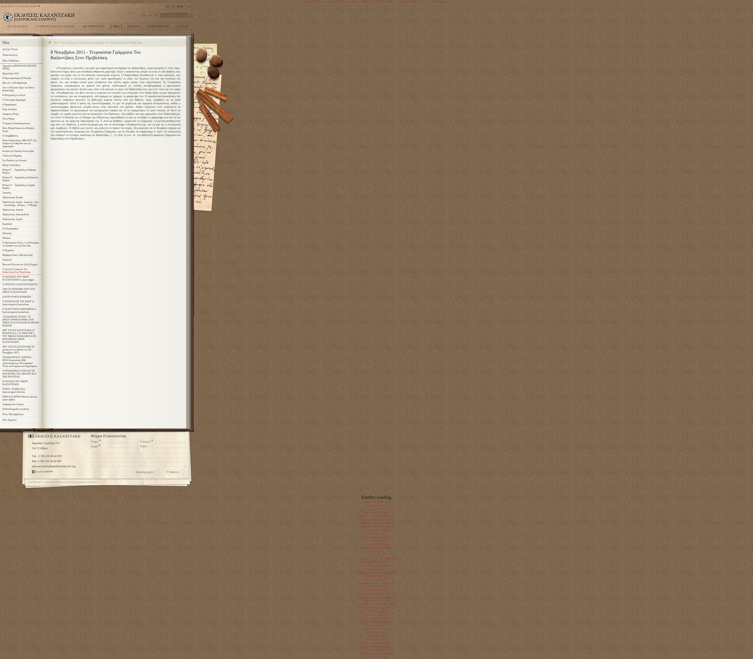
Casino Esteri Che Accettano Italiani (376, 604)
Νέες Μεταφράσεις (13, 414)
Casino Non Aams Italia (376, 502)
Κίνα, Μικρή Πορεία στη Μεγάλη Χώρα (18, 129)
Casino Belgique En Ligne (376, 628)
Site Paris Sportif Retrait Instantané (376, 572)
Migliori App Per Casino (376, 600)
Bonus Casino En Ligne (376, 646)
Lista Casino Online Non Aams (376, 509)
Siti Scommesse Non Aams (376, 537)
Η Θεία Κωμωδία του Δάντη (15, 409)
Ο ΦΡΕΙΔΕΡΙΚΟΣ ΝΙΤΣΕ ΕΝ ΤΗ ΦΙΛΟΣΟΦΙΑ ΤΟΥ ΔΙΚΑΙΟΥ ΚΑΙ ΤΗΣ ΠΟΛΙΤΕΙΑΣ (19, 373)
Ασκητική (7, 259)
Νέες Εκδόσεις (69, 42)
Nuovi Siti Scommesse (376, 639)
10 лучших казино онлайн (376, 565)
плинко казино (376, 569)
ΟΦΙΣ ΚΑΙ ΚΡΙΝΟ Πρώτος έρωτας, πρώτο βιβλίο (19, 398)
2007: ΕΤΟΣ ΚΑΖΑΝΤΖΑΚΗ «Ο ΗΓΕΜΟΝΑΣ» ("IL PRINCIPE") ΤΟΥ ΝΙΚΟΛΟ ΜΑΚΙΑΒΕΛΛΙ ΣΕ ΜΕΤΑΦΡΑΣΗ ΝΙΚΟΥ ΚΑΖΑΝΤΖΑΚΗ (19, 336)
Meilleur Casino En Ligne (376, 523)
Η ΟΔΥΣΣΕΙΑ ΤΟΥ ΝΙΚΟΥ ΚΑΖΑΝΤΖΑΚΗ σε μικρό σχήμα (18, 278)
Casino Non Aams (377, 625)
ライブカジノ (376, 554)
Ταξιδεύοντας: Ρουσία (12, 197)
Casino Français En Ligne (376, 618)
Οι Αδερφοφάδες (10, 228)
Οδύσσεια (7, 233)
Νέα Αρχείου (9, 419)
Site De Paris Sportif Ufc (377, 547)
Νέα (56, 42)
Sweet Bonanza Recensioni (376, 597)
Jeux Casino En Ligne (376, 512)
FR (156, 15)
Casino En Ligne (376, 533)
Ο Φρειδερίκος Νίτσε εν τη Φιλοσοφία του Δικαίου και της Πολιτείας (20, 244)
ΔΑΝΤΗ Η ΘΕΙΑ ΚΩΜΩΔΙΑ (16, 296)
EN (150, 15)
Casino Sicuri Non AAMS (376, 643)
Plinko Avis (376, 551)
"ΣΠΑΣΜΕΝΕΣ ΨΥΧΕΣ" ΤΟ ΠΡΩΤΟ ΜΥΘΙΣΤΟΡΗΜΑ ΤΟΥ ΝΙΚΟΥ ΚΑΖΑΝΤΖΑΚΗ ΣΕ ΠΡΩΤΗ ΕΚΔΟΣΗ (20, 321)
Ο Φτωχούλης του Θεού (13, 95)
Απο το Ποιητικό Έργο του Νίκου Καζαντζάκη (18, 89)
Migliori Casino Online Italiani (376, 519)
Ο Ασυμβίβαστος (10, 135)
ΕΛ (144, 15)
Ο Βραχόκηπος (9, 104)
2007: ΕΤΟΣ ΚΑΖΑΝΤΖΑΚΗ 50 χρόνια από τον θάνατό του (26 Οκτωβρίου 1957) (18, 349)
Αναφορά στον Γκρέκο (13, 404)
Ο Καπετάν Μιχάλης (12, 155)
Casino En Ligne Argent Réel (376, 653)
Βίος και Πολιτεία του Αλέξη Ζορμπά (19, 264)
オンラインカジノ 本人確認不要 (376, 558)
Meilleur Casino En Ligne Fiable (376, 516)
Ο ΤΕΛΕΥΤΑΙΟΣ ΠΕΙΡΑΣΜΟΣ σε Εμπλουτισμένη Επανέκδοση (19, 310)
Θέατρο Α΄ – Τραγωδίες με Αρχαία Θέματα (18, 186)
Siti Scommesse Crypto (376, 540)
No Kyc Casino (376, 611)
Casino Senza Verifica (377, 621)
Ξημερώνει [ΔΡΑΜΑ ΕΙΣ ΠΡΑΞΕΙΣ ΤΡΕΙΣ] (19, 67)
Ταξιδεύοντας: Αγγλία (12, 219)
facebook (41, 471)
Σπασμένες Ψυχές (10, 114)
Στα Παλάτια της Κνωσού (14, 160)
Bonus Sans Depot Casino (376, 590)
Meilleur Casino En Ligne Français (376, 607)
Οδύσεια (6, 238)
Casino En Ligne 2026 (376, 579)
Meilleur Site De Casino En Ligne (377, 526)
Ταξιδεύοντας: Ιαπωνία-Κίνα (15, 214)
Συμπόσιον (7, 224)
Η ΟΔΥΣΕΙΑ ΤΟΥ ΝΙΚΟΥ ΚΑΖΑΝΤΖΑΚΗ (15, 383)
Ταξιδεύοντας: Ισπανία (12, 209)
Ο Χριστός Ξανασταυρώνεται (16, 123)
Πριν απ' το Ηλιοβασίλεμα (14, 82)
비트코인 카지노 (376, 632)
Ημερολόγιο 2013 (10, 73)
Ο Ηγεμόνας (8, 250)
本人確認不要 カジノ (376, 561)
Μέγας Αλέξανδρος (11, 165)
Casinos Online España (376, 657)
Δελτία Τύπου (10, 49)
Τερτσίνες (6, 192)
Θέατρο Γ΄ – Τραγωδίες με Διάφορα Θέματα (19, 171)
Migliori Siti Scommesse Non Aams (377, 593)
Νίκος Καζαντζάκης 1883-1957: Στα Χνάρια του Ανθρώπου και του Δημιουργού (19, 143)
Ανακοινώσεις (10, 54)
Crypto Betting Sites (376, 576)
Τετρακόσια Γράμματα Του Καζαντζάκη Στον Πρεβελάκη (16, 270)
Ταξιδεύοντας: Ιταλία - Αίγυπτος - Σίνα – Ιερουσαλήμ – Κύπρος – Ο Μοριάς (20, 203)
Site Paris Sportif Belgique (376, 530)
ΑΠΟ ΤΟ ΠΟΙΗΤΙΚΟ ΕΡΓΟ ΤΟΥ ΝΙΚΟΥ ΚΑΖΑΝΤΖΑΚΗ (18, 290)
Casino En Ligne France (376, 614)
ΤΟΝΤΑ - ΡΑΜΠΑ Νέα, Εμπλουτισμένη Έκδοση (13, 390)
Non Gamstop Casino (376, 505)
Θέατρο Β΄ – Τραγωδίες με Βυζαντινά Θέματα (20, 179)
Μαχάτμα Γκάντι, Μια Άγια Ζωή (17, 255)
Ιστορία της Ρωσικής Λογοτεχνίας (18, 151)
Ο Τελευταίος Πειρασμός (14, 100)
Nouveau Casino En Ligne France (376, 583)
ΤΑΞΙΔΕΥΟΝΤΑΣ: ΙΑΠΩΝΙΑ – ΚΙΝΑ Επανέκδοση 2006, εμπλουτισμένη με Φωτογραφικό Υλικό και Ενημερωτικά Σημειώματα (19, 362)
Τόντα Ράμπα (8, 118)
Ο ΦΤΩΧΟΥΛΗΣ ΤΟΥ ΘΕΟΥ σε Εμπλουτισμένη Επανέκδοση (18, 303)
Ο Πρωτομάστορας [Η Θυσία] (16, 78)
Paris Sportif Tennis (377, 544)
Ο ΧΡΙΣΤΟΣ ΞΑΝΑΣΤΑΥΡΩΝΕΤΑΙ (20, 284)
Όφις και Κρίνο (9, 109)
